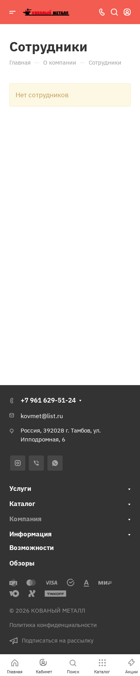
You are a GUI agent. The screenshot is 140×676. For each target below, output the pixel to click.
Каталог (22, 503)
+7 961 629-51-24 (48, 400)
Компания (25, 519)
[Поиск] (114, 12)
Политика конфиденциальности (53, 625)
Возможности (31, 547)
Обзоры (22, 563)
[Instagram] (17, 463)
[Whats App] (55, 463)
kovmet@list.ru (42, 416)
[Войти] (127, 12)
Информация (30, 534)
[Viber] (36, 463)
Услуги (20, 488)
